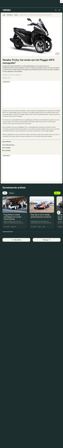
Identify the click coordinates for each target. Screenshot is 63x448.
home (3, 14)
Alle (5, 193)
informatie (10, 14)
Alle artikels (17, 240)
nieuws (16, 14)
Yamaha (8, 150)
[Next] (59, 212)
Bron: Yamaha (6, 147)
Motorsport (13, 226)
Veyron (44, 226)
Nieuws (11, 193)
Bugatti (39, 226)
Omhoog (45, 240)
